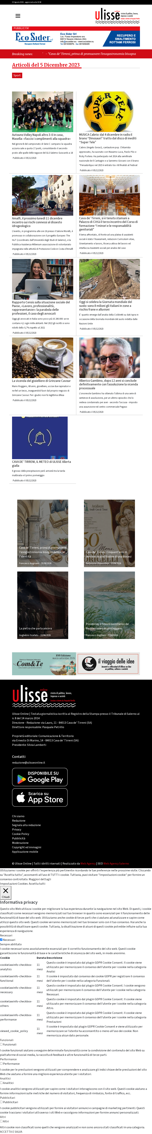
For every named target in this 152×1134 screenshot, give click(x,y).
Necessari (9, 940)
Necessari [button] (6, 935)
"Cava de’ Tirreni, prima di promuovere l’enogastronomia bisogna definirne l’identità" (79, 54)
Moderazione (20, 843)
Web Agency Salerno (116, 864)
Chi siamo (18, 816)
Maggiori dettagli (40, 879)
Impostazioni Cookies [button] (14, 884)
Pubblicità (18, 838)
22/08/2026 (116, 563)
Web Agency (88, 864)
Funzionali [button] (6, 1040)
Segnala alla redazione (26, 825)
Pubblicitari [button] (7, 1098)
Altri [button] (3, 1117)
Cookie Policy (20, 834)
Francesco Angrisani (29, 563)
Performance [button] (8, 1059)
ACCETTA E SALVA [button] (11, 1132)
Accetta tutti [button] (37, 884)
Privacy (16, 830)
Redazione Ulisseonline (97, 563)
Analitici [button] (5, 1079)
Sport (17, 75)
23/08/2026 (46, 563)
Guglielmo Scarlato (28, 635)
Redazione (18, 821)
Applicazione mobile (25, 852)
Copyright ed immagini (26, 847)
